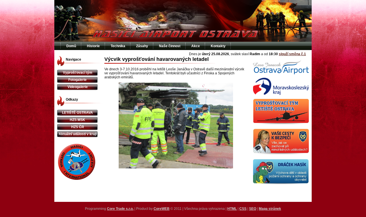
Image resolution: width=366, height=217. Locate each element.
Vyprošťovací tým (77, 73)
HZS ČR (77, 127)
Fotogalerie (77, 80)
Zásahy (142, 46)
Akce (195, 46)
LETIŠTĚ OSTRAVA (77, 113)
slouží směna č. (292, 54)
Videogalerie (77, 87)
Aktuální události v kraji (78, 134)
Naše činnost (169, 46)
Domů (71, 46)
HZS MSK (77, 120)
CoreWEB (162, 209)
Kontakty (218, 46)
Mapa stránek (270, 209)
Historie (93, 46)
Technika (118, 46)
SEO (252, 209)
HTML (232, 209)
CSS (242, 209)
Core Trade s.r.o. (120, 209)
